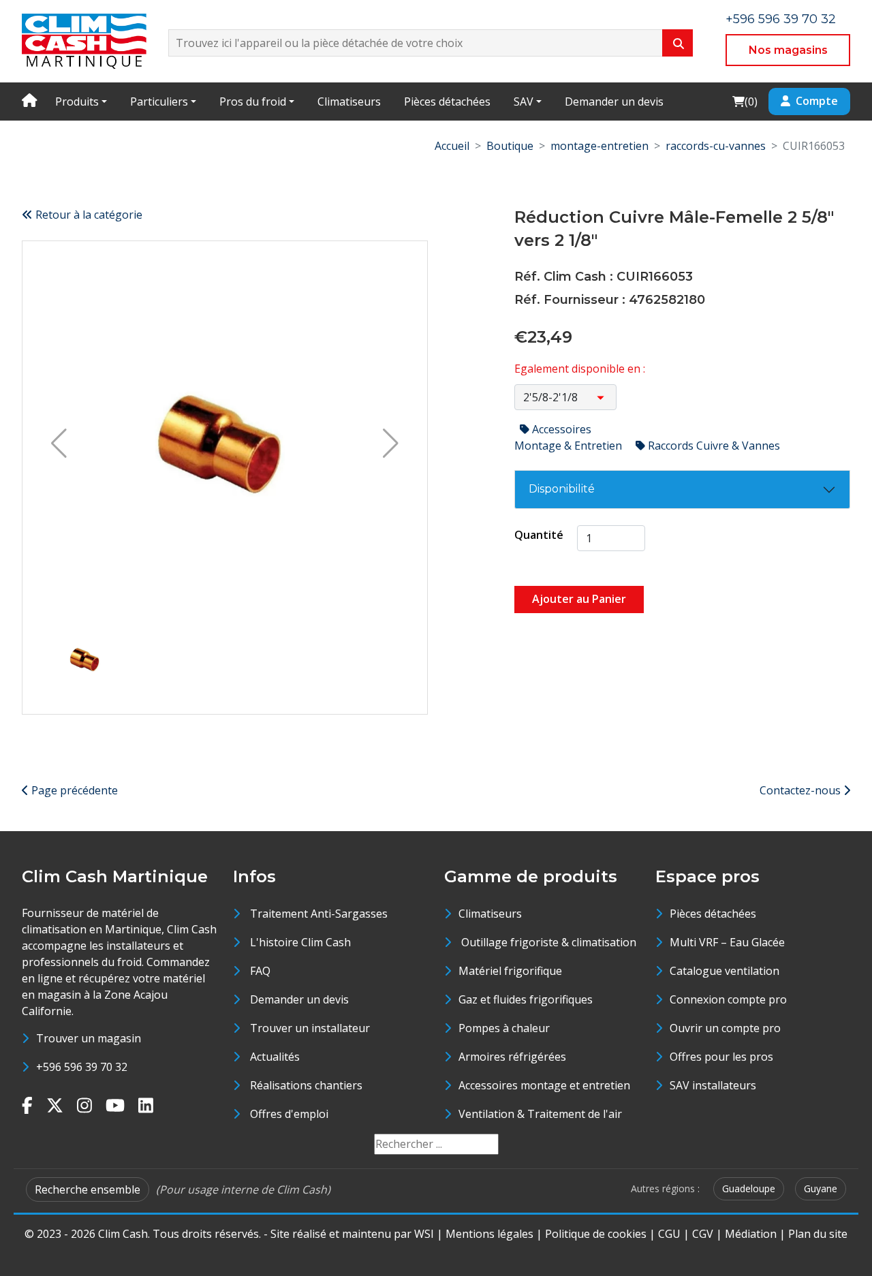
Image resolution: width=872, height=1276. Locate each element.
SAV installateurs (713, 1085)
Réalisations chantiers (306, 1085)
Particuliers (159, 101)
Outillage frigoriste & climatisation (547, 942)
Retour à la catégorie (87, 214)
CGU (669, 1233)
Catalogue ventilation (724, 970)
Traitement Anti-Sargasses (319, 913)
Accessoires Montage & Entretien (569, 437)
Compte (817, 100)
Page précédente (73, 790)
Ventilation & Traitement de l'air (540, 1113)
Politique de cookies (596, 1233)
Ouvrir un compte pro (725, 1028)
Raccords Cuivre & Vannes (712, 445)
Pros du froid (252, 101)
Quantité (538, 534)
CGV (702, 1233)
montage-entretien (599, 145)
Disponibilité (562, 488)
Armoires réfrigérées (512, 1056)
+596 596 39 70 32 (781, 19)
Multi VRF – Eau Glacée (727, 942)
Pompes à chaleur (504, 1028)
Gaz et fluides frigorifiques (525, 999)
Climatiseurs (349, 101)
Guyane (820, 1188)
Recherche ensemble (87, 1189)
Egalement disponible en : (579, 368)
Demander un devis (614, 101)
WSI (424, 1233)
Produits (77, 101)
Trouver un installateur (310, 1028)
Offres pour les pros (721, 1056)
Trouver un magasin (88, 1038)
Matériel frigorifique (510, 970)
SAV (523, 101)
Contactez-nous (801, 790)
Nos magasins (788, 50)
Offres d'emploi (289, 1113)
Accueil (452, 145)
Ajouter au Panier (579, 598)
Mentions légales (489, 1233)
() (745, 101)
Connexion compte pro (728, 999)
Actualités (275, 1056)
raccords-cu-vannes (716, 145)
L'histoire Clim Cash (300, 942)
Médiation (751, 1233)
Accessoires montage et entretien (544, 1085)
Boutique (509, 145)
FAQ (260, 970)
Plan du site (817, 1233)
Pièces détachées (447, 101)
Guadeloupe (748, 1188)
